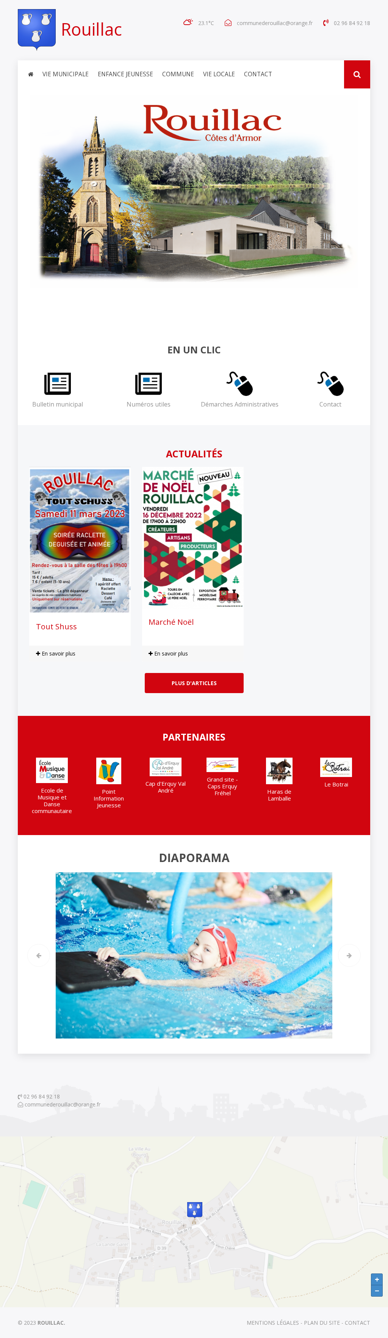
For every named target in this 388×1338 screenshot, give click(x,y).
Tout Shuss (56, 626)
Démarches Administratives (239, 404)
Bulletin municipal (57, 404)
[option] (52, 789)
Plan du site (322, 1322)
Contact (258, 74)
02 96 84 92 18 (41, 1096)
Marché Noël (171, 622)
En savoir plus (57, 653)
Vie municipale (65, 74)
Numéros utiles (149, 404)
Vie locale (219, 74)
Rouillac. (51, 1322)
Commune (178, 74)
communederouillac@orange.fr (275, 23)
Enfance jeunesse (125, 74)
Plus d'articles (194, 683)
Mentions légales (273, 1322)
